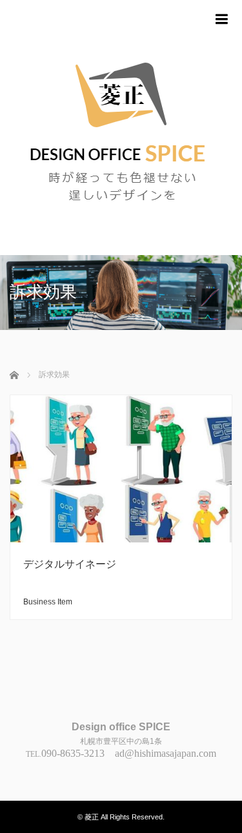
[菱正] (121, 127)
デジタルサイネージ (69, 564)
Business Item (47, 601)
